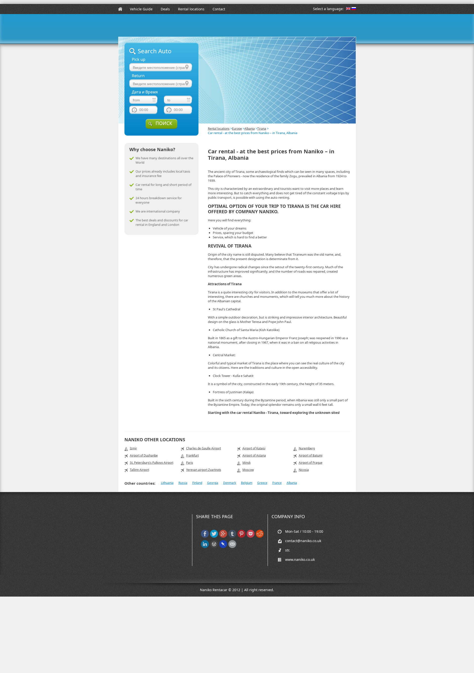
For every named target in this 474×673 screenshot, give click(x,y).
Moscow (248, 470)
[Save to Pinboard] (223, 547)
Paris (189, 462)
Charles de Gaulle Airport (203, 448)
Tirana (261, 128)
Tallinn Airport (139, 470)
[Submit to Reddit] (260, 536)
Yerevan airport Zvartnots (203, 470)
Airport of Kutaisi (253, 448)
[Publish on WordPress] (214, 547)
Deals (165, 9)
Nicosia (304, 470)
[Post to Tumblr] (232, 536)
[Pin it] (241, 536)
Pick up (138, 59)
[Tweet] (214, 536)
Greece (262, 483)
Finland (197, 483)
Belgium (246, 483)
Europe (237, 128)
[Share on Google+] (223, 536)
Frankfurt (192, 455)
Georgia (212, 483)
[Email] (232, 547)
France (277, 483)
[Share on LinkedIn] (205, 547)
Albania (249, 128)
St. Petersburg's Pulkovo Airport (151, 462)
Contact (219, 9)
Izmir (133, 448)
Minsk (246, 462)
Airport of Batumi (310, 455)
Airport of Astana (254, 455)
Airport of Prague (310, 462)
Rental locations (191, 9)
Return (138, 75)
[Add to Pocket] (251, 536)
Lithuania (167, 483)
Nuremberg (307, 448)
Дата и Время (145, 92)
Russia (182, 483)
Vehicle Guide (141, 9)
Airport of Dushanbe (144, 455)
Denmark (229, 483)
